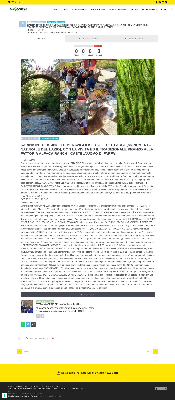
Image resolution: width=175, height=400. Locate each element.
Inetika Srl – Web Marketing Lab (50, 396)
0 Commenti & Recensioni (38, 338)
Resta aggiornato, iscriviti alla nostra (89, 373)
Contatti (39, 393)
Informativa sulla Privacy (16, 393)
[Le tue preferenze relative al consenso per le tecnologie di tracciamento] (4, 395)
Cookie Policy (30, 393)
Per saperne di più (88, 295)
